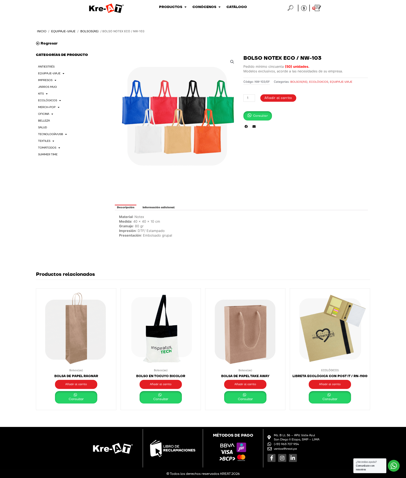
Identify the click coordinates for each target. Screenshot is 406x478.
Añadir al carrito (278, 98)
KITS (41, 94)
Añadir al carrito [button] (76, 384)
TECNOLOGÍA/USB (50, 134)
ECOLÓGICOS (47, 100)
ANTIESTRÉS (46, 67)
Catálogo (236, 7)
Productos (170, 7)
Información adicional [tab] (159, 207)
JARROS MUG (47, 87)
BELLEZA (44, 121)
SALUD (42, 127)
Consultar (76, 399)
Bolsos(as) (89, 31)
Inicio (41, 31)
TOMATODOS (47, 148)
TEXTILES (44, 141)
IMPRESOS (45, 80)
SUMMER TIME (48, 154)
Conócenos (204, 7)
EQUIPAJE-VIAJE (63, 31)
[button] (232, 62)
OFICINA (43, 114)
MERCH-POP (47, 107)
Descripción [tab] (125, 207)
